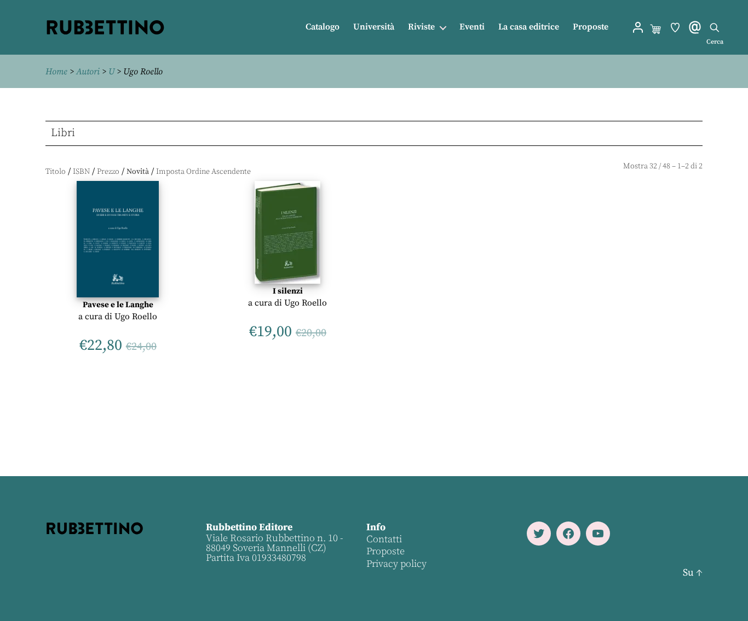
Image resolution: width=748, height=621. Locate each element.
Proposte (590, 27)
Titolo (55, 172)
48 (666, 166)
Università (373, 27)
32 (653, 166)
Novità (137, 172)
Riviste (421, 27)
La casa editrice (528, 27)
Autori (88, 71)
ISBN (81, 172)
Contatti (384, 539)
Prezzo (108, 172)
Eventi (472, 27)
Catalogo (323, 27)
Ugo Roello (135, 316)
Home (56, 71)
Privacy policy (396, 564)
